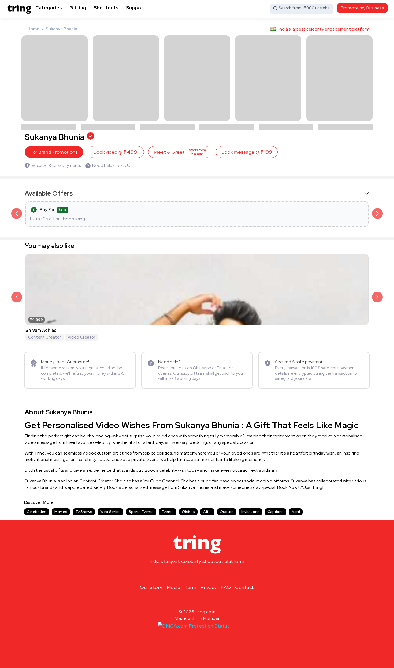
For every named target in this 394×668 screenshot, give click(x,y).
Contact (244, 587)
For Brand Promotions (54, 152)
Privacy (208, 587)
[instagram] (180, 574)
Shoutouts (106, 8)
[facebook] (188, 574)
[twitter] (197, 574)
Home (33, 29)
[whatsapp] (214, 574)
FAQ (226, 587)
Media (173, 587)
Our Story (151, 587)
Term (190, 587)
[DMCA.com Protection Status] (194, 625)
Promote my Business (362, 8)
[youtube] (205, 574)
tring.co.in (206, 612)
